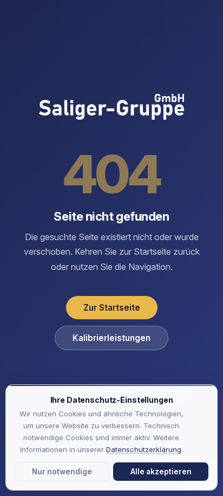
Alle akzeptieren (161, 471)
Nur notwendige (62, 471)
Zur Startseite (111, 307)
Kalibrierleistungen (111, 338)
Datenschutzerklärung (143, 449)
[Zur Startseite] (111, 108)
